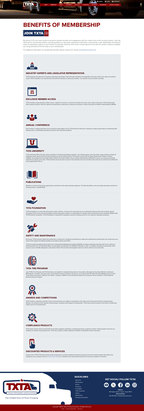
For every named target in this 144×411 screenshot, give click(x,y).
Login (100, 1)
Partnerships (103, 4)
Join (108, 1)
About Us (78, 380)
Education (94, 4)
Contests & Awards (114, 4)
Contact (116, 1)
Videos (77, 393)
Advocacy (77, 4)
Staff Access (80, 408)
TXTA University (80, 391)
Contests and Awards (81, 397)
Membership (53, 4)
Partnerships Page (53, 356)
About (46, 4)
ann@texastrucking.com (87, 50)
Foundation (86, 4)
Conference (69, 4)
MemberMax (73, 408)
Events (61, 4)
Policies (63, 408)
